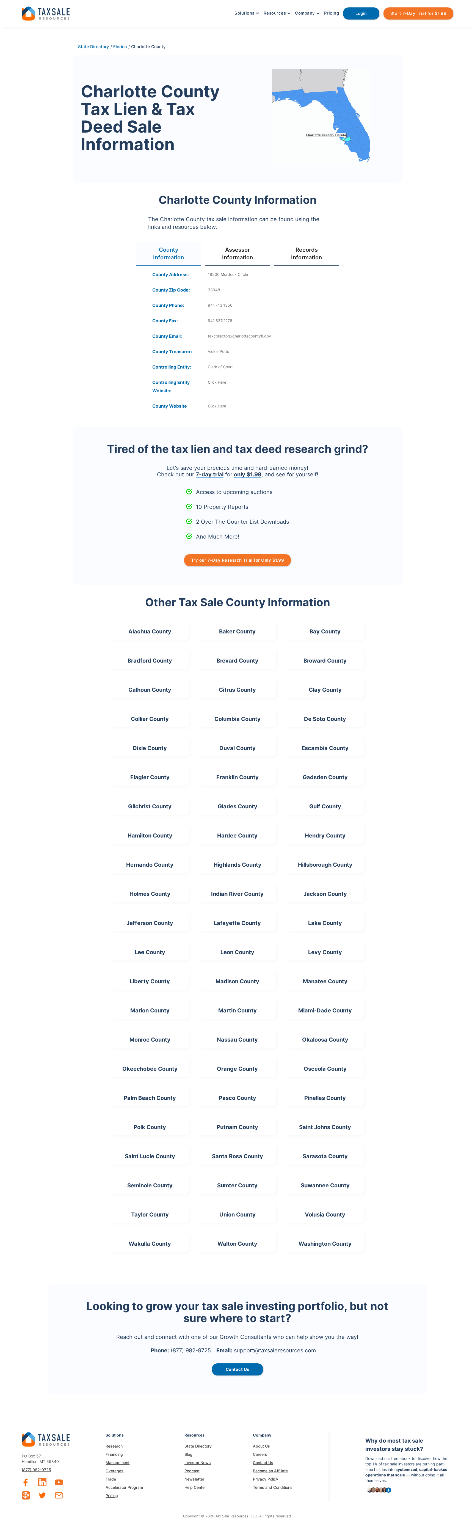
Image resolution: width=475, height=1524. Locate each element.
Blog (188, 1454)
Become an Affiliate (270, 1470)
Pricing (331, 13)
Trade (111, 1479)
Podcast (192, 1470)
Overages (114, 1470)
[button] (246, 13)
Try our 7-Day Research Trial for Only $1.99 (237, 560)
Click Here (217, 382)
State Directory (198, 1446)
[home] (46, 13)
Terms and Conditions (272, 1487)
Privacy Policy (265, 1479)
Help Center (195, 1487)
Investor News (197, 1462)
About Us (261, 1446)
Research (114, 1446)
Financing (114, 1454)
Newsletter (194, 1479)
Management (117, 1462)
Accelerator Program (124, 1487)
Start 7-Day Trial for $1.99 (418, 13)
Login (361, 13)
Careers (260, 1454)
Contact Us (263, 1462)
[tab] (168, 254)
